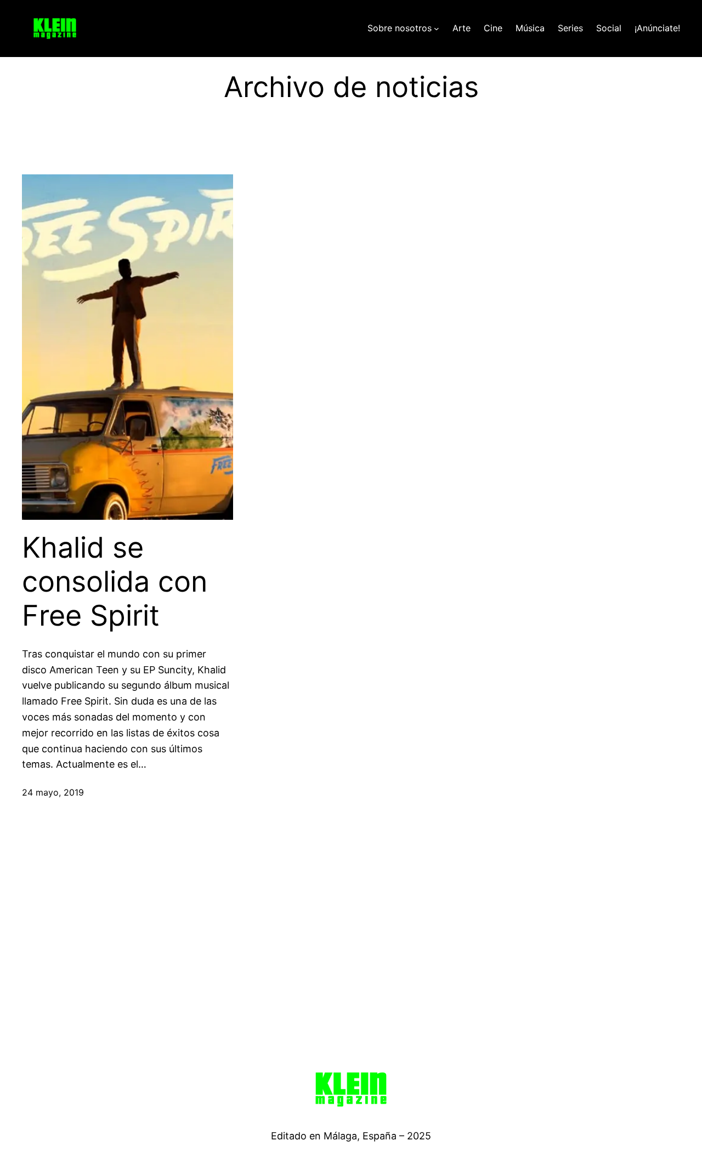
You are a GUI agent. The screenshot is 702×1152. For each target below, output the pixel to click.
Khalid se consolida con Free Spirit (114, 582)
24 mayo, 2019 (53, 792)
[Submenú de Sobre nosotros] (436, 28)
